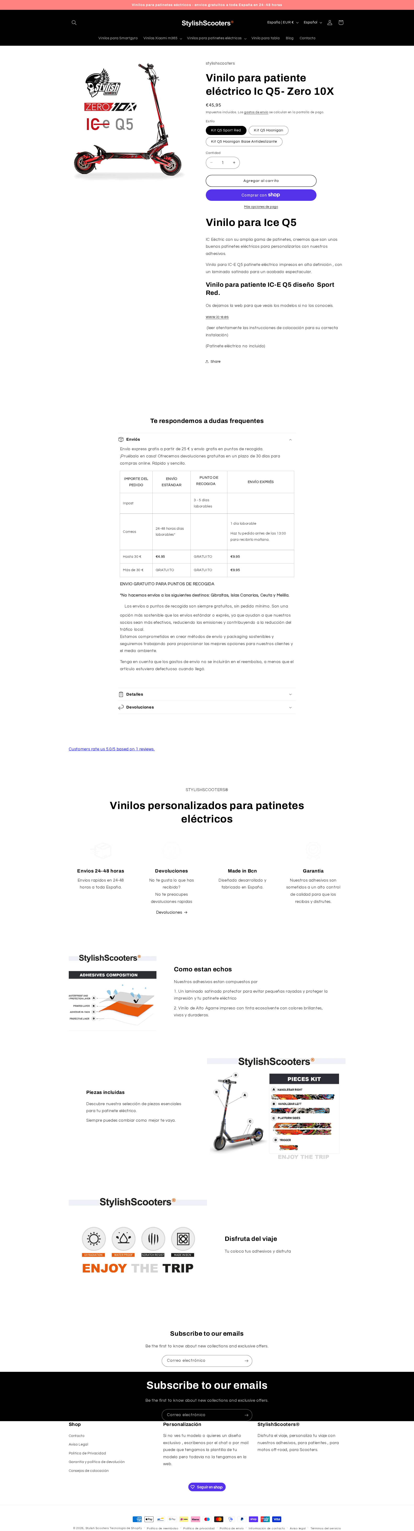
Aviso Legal (78, 1445)
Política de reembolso (162, 1528)
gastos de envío (256, 112)
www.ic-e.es (217, 317)
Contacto (77, 1436)
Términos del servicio (325, 1528)
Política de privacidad (199, 1528)
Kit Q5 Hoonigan (268, 130)
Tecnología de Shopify (126, 1528)
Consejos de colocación (89, 1471)
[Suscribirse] (246, 1361)
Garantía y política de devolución (97, 1462)
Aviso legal (297, 1528)
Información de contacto (267, 1528)
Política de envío (232, 1528)
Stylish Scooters (97, 1528)
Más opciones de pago (261, 206)
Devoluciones (169, 912)
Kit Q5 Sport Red (226, 130)
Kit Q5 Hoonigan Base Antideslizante (244, 141)
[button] (74, 22)
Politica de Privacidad (87, 1453)
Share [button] (216, 361)
